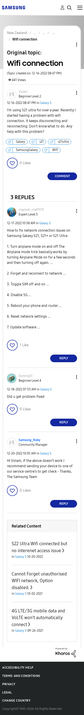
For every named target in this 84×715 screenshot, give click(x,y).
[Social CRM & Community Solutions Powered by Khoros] (66, 652)
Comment (62, 176)
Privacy (8, 684)
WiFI (55, 150)
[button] (69, 92)
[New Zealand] (13, 7)
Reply (63, 358)
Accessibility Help (17, 668)
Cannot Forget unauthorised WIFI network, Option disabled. (39, 580)
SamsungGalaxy (27, 150)
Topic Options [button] (69, 44)
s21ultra (63, 142)
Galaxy (20, 142)
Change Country (16, 700)
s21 (41, 142)
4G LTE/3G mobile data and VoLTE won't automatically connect (38, 617)
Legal (7, 692)
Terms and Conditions (21, 676)
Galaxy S (46, 103)
